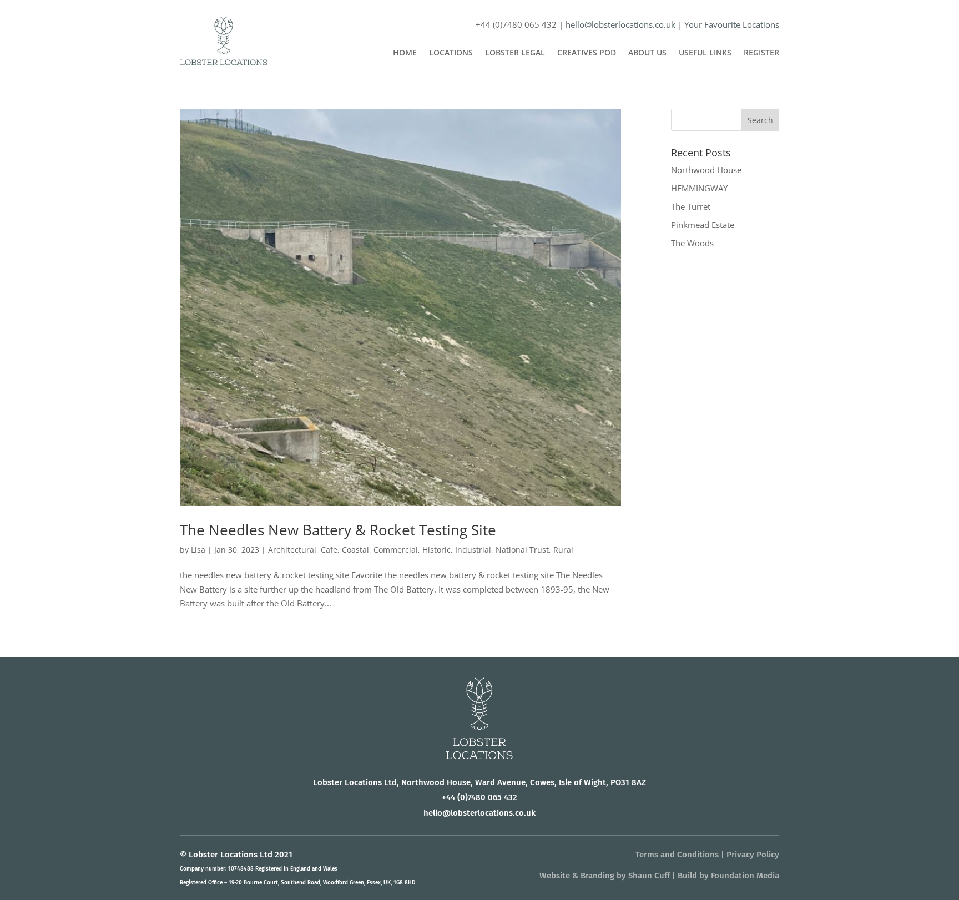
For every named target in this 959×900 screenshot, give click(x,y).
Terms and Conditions (677, 854)
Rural (563, 549)
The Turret (690, 206)
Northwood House (706, 169)
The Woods (692, 243)
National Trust (522, 549)
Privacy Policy (752, 854)
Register (761, 53)
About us (647, 53)
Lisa (198, 549)
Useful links (705, 53)
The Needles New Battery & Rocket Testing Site (338, 530)
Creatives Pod (586, 53)
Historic (436, 549)
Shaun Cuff (649, 876)
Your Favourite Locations (731, 24)
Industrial (473, 549)
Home (405, 53)
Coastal (355, 549)
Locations (451, 53)
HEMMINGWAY (699, 188)
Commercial (395, 549)
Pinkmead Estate (702, 224)
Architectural (292, 549)
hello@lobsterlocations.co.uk (620, 24)
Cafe (329, 549)
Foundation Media (745, 876)
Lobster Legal (515, 53)
